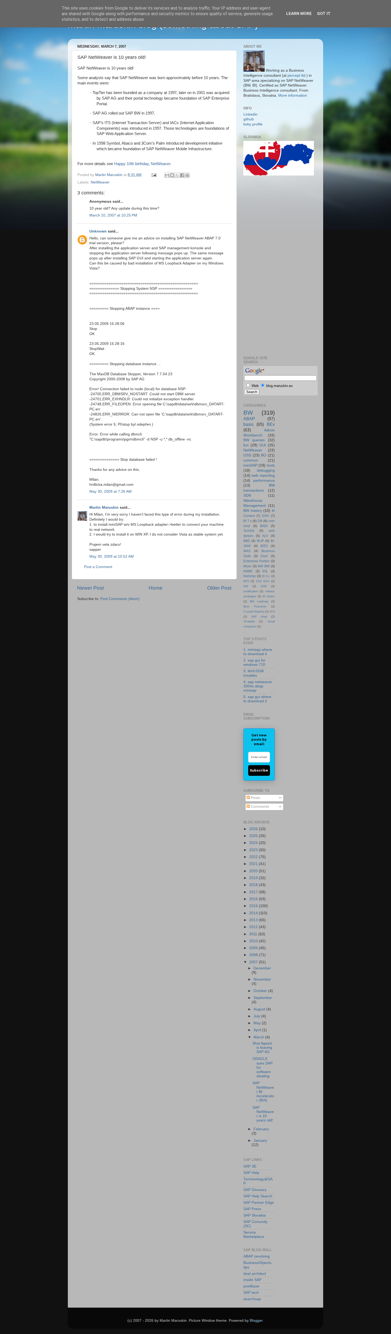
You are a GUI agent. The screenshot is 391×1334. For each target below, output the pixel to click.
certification (250, 591)
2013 (254, 920)
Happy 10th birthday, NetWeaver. (142, 164)
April (257, 1030)
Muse (247, 566)
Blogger (256, 1321)
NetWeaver (100, 182)
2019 (254, 878)
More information (292, 95)
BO (263, 455)
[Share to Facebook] (182, 175)
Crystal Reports (253, 611)
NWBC (248, 571)
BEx (271, 424)
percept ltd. (297, 75)
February (261, 1129)
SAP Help (251, 1173)
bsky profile (253, 124)
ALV (265, 536)
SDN (247, 495)
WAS (247, 551)
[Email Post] (153, 175)
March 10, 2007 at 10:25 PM (113, 215)
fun (246, 445)
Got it (324, 13)
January (260, 1141)
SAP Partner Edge (258, 1203)
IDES (264, 546)
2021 (254, 864)
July (257, 1016)
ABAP (249, 418)
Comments (259, 807)
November (262, 979)
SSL (265, 571)
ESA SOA (262, 581)
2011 (253, 934)
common (250, 460)
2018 (254, 885)
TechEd (248, 531)
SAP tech (251, 1293)
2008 (254, 955)
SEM (263, 586)
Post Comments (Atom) (120, 599)
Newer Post (90, 588)
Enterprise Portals (256, 561)
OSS (247, 455)
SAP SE (249, 1166)
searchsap (252, 1299)
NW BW (263, 566)
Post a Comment (98, 567)
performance (264, 481)
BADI (264, 526)
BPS (246, 581)
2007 (254, 962)
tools (271, 465)
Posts (255, 798)
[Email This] (167, 175)
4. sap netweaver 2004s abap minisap (257, 686)
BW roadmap (259, 601)
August (259, 1009)
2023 (254, 850)
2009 (254, 948)
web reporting (262, 476)
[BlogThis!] (172, 175)
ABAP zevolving (256, 1256)
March (259, 1037)
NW (245, 586)
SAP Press (252, 1209)
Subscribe (259, 770)
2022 (254, 857)
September (262, 998)
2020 (254, 871)
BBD (246, 541)
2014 (254, 913)
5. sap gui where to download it (257, 699)
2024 (254, 843)
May (257, 1023)
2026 (254, 829)
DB (260, 521)
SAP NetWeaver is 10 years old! (263, 1114)
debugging (266, 470)
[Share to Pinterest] (187, 175)
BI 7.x (247, 521)
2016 (254, 899)
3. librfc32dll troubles (253, 673)
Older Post (219, 588)
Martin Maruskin (104, 507)
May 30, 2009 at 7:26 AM (110, 491)
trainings (249, 576)
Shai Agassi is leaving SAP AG (262, 1047)
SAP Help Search (257, 1196)
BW (248, 412)
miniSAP (250, 465)
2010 (254, 941)
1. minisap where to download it (257, 652)
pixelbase (251, 1286)
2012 (254, 927)
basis (248, 424)
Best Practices (254, 606)
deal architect (254, 1274)
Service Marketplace (253, 1234)
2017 (254, 892)
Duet (264, 556)
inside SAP (252, 1280)
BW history (252, 511)
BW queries (254, 440)
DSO (265, 516)
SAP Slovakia (254, 1215)
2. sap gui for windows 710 (254, 662)
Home (156, 588)
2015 (254, 906)
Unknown (98, 231)
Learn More (299, 13)
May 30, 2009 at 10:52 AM (111, 556)
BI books (268, 596)
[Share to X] (177, 175)
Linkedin (250, 114)
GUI (262, 445)
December (262, 968)
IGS (272, 611)
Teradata (249, 621)
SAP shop (259, 616)
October (260, 991)
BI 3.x (266, 576)
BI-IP (260, 541)
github (248, 119)
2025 (254, 836)
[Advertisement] (264, 265)
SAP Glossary (255, 1190)
